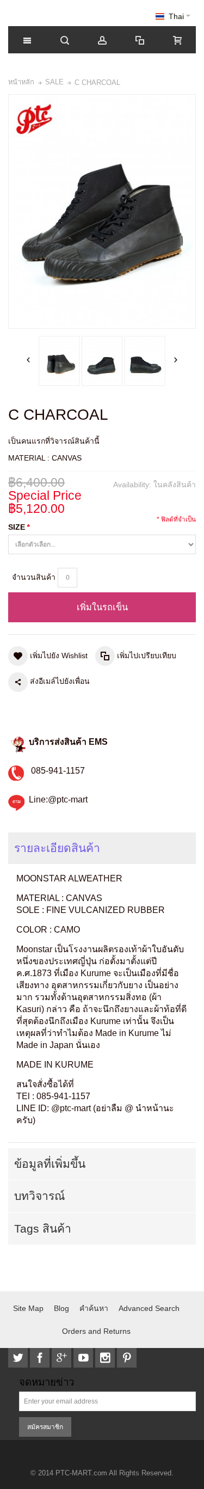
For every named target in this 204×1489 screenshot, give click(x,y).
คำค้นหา (93, 1308)
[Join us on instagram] (106, 1357)
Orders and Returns (96, 1331)
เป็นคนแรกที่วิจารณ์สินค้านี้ (54, 441)
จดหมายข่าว (46, 1382)
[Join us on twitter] (19, 1357)
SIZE (18, 527)
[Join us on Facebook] (41, 1357)
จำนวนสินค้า (33, 577)
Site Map (28, 1308)
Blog (61, 1308)
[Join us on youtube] (84, 1357)
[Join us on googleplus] (62, 1357)
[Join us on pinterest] (127, 1357)
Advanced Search (149, 1308)
